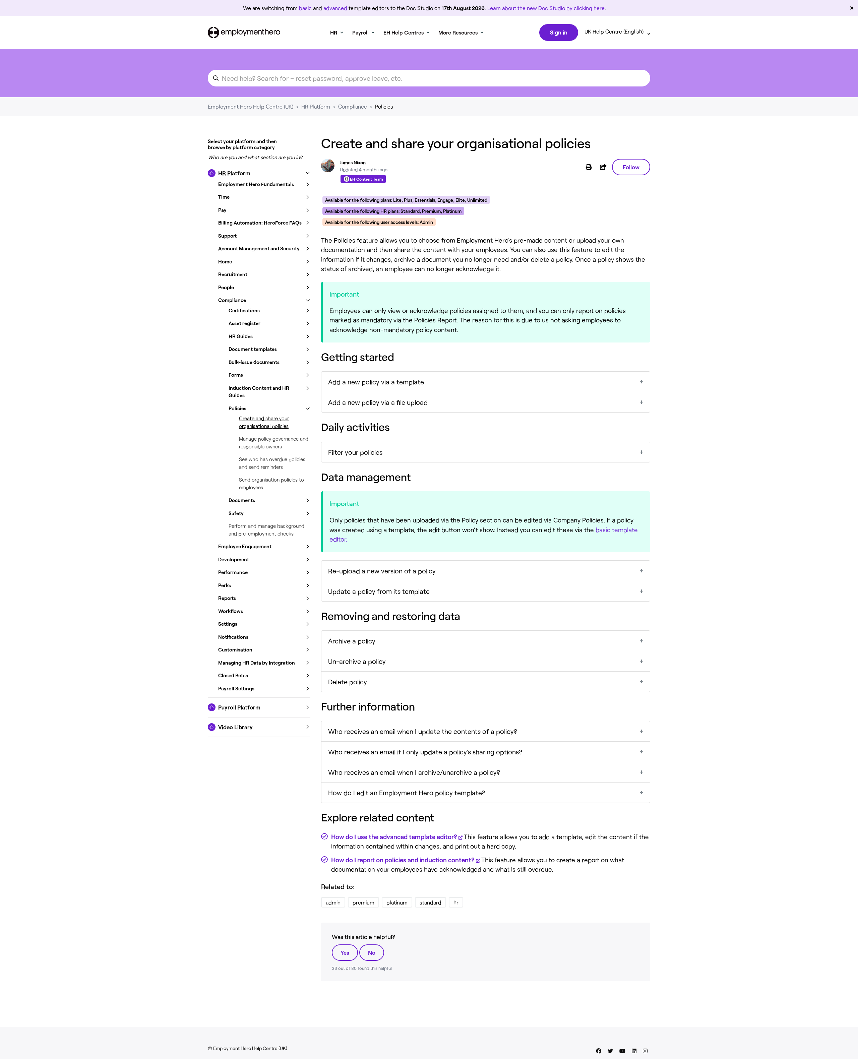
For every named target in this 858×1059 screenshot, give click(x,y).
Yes (345, 952)
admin (333, 902)
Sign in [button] (558, 32)
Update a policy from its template (379, 591)
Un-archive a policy (357, 661)
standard (430, 902)
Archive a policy (351, 641)
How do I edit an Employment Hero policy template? (406, 793)
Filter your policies (355, 452)
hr (455, 902)
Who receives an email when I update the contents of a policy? (422, 731)
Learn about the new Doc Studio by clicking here (546, 8)
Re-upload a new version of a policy (382, 571)
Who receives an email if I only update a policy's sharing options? (425, 752)
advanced (335, 8)
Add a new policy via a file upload (378, 402)
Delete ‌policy (347, 682)
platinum (397, 902)
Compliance (352, 106)
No (371, 952)
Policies (384, 106)
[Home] (244, 32)
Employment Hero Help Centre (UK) (250, 106)
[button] (259, 173)
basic (305, 8)
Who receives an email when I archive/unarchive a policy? (414, 772)
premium (363, 902)
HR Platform (315, 106)
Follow (631, 167)
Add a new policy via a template (376, 382)
